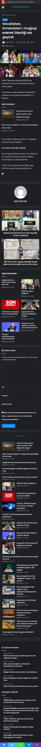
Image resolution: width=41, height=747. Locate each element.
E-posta (5, 395)
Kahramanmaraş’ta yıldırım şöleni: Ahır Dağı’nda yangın (24, 114)
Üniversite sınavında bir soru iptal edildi (10, 313)
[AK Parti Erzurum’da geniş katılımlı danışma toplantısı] (8, 613)
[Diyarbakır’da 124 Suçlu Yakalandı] (8, 603)
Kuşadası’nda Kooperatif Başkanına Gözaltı (27, 544)
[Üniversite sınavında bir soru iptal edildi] (11, 305)
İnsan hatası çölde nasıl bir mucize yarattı (19, 477)
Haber (14, 15)
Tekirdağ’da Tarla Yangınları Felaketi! (18, 632)
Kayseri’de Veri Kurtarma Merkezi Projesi (28, 314)
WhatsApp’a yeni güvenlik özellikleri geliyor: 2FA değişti (27, 567)
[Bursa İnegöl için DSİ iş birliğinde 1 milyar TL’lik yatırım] (8, 579)
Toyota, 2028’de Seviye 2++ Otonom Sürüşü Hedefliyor (26, 505)
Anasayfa (7, 15)
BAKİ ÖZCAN (9, 42)
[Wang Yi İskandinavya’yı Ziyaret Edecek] (11, 327)
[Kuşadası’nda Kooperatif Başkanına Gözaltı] (8, 548)
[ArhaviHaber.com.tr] (20, 7)
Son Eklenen (20, 436)
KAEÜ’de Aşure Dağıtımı (27, 292)
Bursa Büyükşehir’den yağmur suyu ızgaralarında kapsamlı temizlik (26, 590)
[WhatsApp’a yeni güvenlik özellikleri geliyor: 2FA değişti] (8, 568)
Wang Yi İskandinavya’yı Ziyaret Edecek (8, 336)
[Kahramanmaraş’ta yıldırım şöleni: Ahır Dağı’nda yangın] (8, 114)
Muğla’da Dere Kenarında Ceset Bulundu (20, 2)
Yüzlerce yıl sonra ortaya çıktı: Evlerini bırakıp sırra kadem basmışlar (27, 623)
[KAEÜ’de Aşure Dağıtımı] (30, 284)
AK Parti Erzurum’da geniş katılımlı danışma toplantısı (27, 612)
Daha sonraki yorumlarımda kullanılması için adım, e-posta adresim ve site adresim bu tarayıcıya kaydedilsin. (19, 416)
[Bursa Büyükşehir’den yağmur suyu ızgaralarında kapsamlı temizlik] (8, 590)
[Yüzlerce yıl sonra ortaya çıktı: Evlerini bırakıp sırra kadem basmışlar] (8, 624)
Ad (3, 387)
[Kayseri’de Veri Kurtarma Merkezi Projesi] (30, 305)
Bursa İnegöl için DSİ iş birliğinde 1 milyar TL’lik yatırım (26, 578)
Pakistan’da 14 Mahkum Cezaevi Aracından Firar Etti (29, 325)
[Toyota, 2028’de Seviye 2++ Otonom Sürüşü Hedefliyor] (8, 506)
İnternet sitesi (7, 404)
